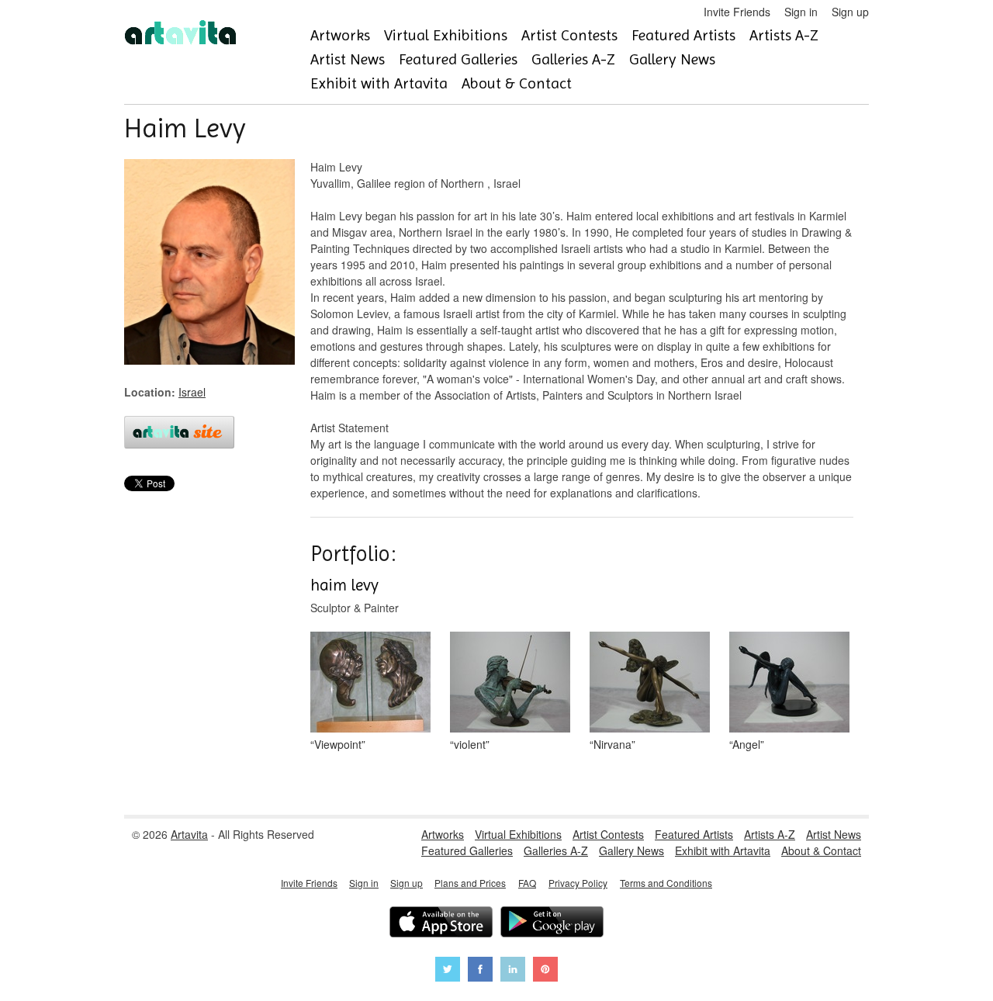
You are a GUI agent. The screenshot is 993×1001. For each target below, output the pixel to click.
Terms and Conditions (666, 882)
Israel (192, 392)
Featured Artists (683, 35)
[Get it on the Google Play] (552, 923)
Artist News (347, 59)
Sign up (850, 11)
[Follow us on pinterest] (545, 971)
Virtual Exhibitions (445, 35)
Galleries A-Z (573, 59)
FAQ (527, 882)
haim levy (344, 585)
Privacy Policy (577, 882)
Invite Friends (737, 11)
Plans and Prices (470, 882)
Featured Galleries (458, 59)
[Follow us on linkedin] (512, 971)
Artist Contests (569, 35)
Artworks (340, 35)
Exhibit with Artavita (379, 83)
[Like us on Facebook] (480, 971)
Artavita (189, 834)
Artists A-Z (783, 35)
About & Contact (517, 83)
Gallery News (672, 59)
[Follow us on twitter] (447, 971)
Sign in (801, 11)
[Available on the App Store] (441, 923)
